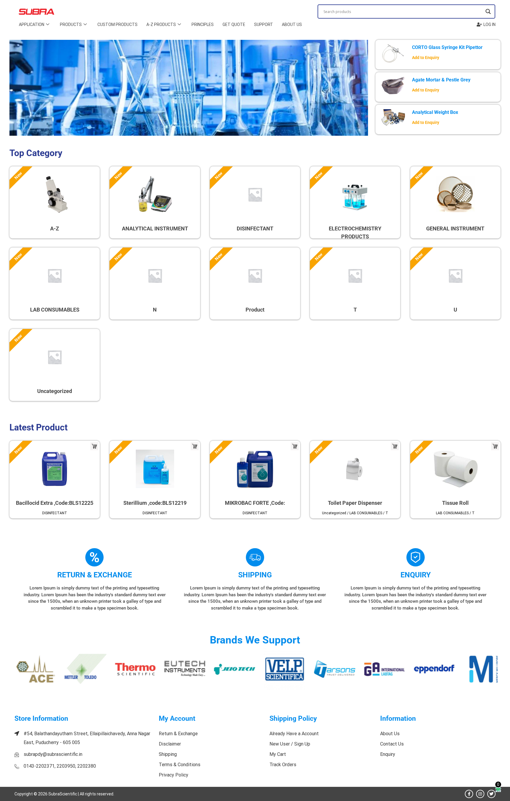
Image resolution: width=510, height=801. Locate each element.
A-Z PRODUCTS (161, 24)
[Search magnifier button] (488, 11)
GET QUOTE (234, 24)
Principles (203, 24)
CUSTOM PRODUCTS (117, 24)
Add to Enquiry (425, 57)
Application (31, 24)
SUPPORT (263, 24)
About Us (292, 24)
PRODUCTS (71, 24)
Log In (489, 24)
